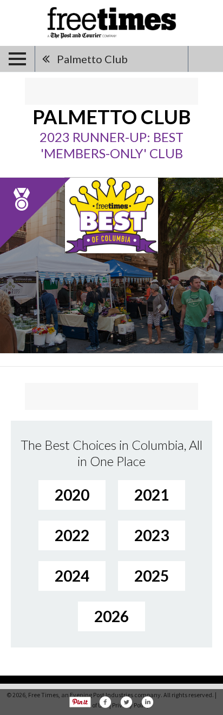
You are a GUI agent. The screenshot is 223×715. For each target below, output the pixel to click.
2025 (151, 575)
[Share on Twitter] (126, 702)
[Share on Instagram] (147, 702)
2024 (72, 575)
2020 (72, 494)
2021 (151, 494)
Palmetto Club (92, 58)
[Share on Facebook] (105, 702)
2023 (151, 535)
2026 (111, 616)
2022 (72, 535)
